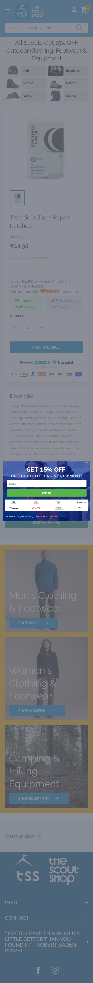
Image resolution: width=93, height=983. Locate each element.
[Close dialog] (86, 465)
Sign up (47, 493)
